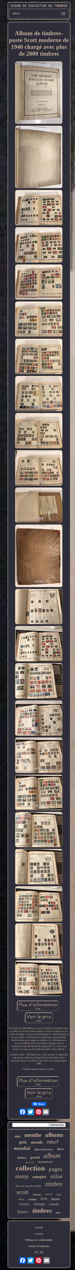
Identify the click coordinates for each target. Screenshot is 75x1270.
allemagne (37, 1195)
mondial (22, 1148)
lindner (21, 1157)
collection (30, 1168)
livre (44, 1199)
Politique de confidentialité (38, 1240)
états (17, 1136)
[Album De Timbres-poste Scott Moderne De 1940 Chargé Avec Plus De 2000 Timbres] (39, 93)
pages (55, 1169)
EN (36, 1252)
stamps (32, 1199)
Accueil (39, 1227)
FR (41, 1252)
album (52, 1155)
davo (60, 1149)
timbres (42, 1210)
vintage (39, 1204)
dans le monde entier (28, 1186)
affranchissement (43, 1149)
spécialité (29, 1162)
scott (23, 1192)
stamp (21, 1176)
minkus (24, 1204)
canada (54, 1204)
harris (55, 1199)
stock (58, 1194)
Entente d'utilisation (39, 1246)
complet (39, 1177)
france (22, 1211)
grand (35, 1157)
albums (54, 1134)
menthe (32, 1135)
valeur (21, 1199)
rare (58, 1212)
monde (37, 1142)
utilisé (56, 1176)
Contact (39, 1233)
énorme (48, 1194)
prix (23, 1142)
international (45, 1161)
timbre (54, 1184)
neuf (53, 1142)
